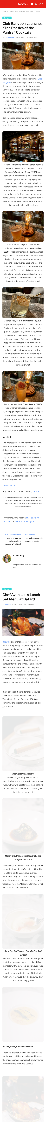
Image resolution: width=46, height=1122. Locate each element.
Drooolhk (8, 604)
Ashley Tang (9, 38)
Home (4, 11)
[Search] (32, 4)
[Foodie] (23, 4)
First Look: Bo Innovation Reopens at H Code (34, 540)
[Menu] (4, 4)
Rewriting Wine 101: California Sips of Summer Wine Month (13, 541)
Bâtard (5, 642)
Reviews (7, 18)
